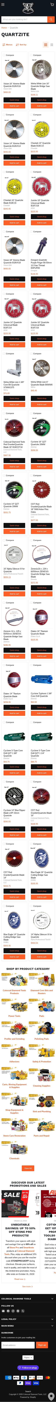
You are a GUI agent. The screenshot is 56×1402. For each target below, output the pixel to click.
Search (28, 1391)
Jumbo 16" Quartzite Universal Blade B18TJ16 (40, 325)
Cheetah (34, 148)
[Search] (51, 19)
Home (4, 28)
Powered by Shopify (28, 1397)
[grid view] (46, 45)
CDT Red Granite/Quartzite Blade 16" (41, 813)
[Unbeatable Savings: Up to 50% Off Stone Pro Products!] (20, 1203)
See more (26, 1286)
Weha (6, 390)
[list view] (52, 45)
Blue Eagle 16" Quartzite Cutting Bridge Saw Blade (41, 875)
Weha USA (35, 91)
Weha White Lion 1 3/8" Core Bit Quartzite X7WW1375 (14, 385)
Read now (19, 1279)
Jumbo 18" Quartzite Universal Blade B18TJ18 (40, 203)
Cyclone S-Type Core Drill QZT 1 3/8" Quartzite (13, 753)
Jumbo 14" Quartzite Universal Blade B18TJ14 (13, 325)
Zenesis (34, 579)
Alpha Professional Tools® (13, 574)
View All (28, 1168)
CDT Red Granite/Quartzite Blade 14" (14, 875)
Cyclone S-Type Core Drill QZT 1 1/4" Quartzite (40, 753)
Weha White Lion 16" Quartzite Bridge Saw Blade (40, 86)
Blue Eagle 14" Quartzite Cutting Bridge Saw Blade (14, 937)
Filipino (26, 1358)
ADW (33, 208)
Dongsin (34, 271)
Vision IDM (8, 89)
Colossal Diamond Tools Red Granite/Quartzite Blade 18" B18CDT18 (14, 444)
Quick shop (14, 100)
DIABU (33, 880)
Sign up (42, 1345)
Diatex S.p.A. (35, 636)
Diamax (34, 447)
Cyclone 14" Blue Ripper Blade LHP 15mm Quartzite (14, 813)
